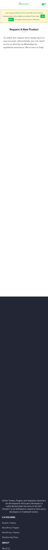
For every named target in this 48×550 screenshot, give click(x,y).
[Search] (38, 4)
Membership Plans (10, 537)
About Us (6, 548)
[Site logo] (24, 4)
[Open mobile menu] (3, 4)
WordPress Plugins (10, 527)
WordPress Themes (10, 532)
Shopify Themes (9, 523)
